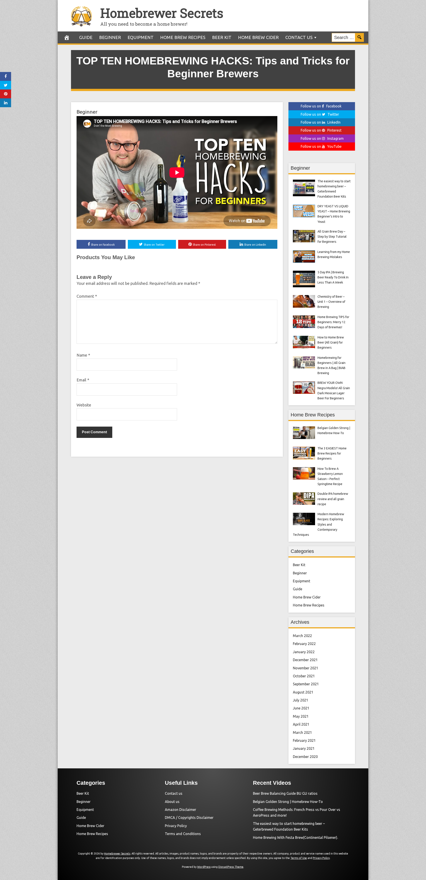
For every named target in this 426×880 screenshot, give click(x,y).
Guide (86, 37)
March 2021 (302, 732)
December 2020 (305, 757)
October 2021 (304, 676)
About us (172, 802)
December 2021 (305, 660)
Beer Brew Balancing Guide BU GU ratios (285, 793)
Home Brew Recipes (182, 37)
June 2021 (301, 708)
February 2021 (304, 740)
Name (83, 355)
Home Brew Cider (258, 37)
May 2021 (301, 716)
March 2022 (302, 636)
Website (84, 405)
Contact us (299, 37)
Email (83, 380)
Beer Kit (221, 37)
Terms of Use (298, 858)
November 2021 (305, 668)
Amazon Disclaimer (180, 810)
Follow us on (321, 106)
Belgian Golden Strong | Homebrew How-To (288, 802)
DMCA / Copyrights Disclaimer (189, 818)
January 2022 (304, 652)
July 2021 (300, 700)
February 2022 (304, 644)
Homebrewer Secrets (161, 12)
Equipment (141, 37)
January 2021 (304, 748)
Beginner (110, 37)
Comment (87, 296)
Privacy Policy (176, 826)
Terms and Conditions (183, 834)
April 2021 (301, 724)
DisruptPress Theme (230, 866)
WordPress (204, 866)
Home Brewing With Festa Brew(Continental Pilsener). (295, 837)
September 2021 (306, 684)
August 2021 (303, 692)
